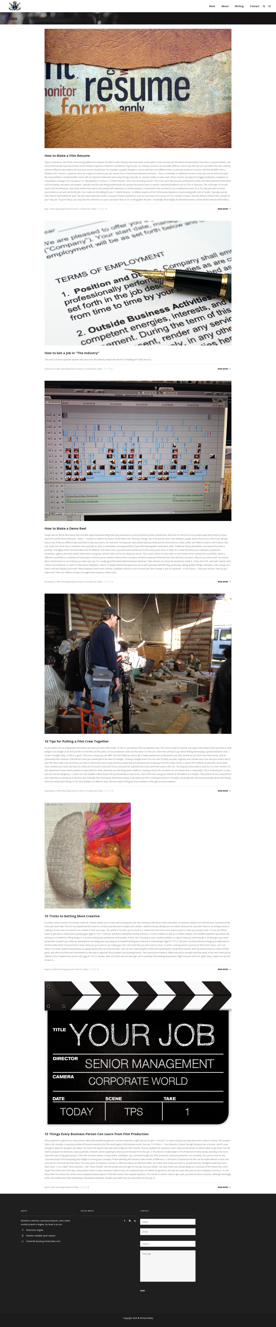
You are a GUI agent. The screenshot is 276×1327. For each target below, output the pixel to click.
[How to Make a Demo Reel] (138, 450)
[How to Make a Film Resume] (138, 88)
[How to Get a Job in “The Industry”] (138, 282)
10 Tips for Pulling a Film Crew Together (77, 741)
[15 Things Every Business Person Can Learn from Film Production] (138, 1053)
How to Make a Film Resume (67, 155)
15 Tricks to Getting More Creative (72, 916)
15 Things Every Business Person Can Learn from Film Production (97, 1134)
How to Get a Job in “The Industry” (72, 353)
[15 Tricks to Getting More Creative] (88, 855)
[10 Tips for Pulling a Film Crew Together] (138, 663)
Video (94, 209)
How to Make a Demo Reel (65, 528)
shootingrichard (62, 209)
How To (76, 209)
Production (85, 209)
